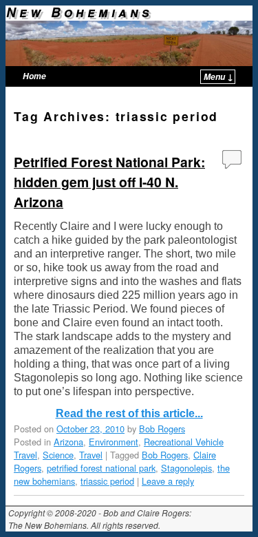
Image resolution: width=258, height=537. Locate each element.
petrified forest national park (101, 467)
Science (58, 454)
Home (34, 76)
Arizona (68, 441)
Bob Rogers (162, 428)
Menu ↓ (218, 77)
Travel (91, 454)
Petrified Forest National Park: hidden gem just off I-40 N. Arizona (109, 181)
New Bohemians (79, 11)
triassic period (107, 480)
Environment (113, 441)
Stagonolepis (186, 467)
